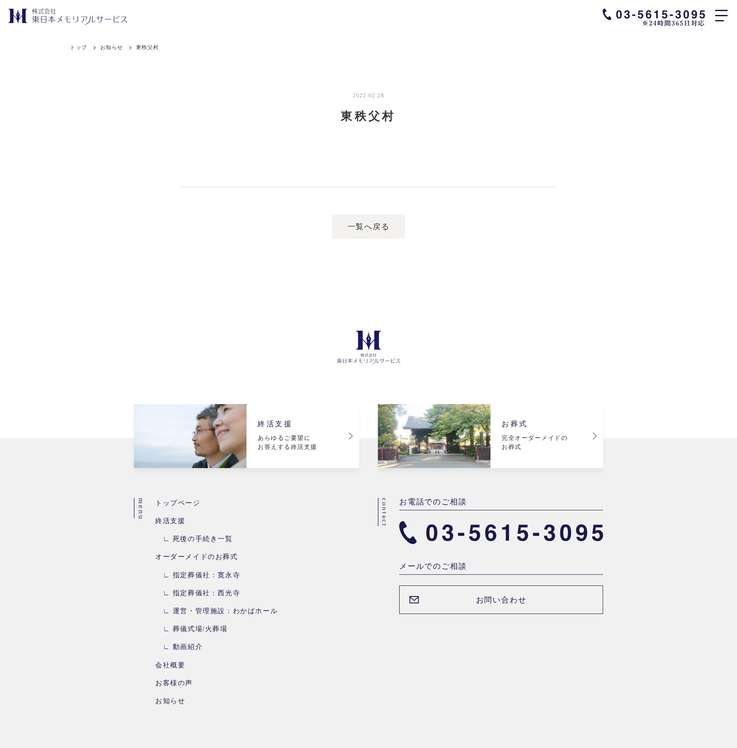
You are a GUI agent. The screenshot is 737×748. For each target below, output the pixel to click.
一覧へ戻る (369, 226)
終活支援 (170, 520)
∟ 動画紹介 (179, 646)
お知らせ (111, 47)
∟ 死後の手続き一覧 (194, 538)
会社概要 (170, 665)
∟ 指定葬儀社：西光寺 (197, 593)
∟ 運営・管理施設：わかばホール (216, 610)
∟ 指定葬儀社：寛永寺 (197, 575)
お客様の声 (174, 683)
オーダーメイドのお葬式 (196, 556)
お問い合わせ (501, 600)
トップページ (177, 502)
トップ (78, 47)
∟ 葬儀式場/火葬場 (191, 628)
